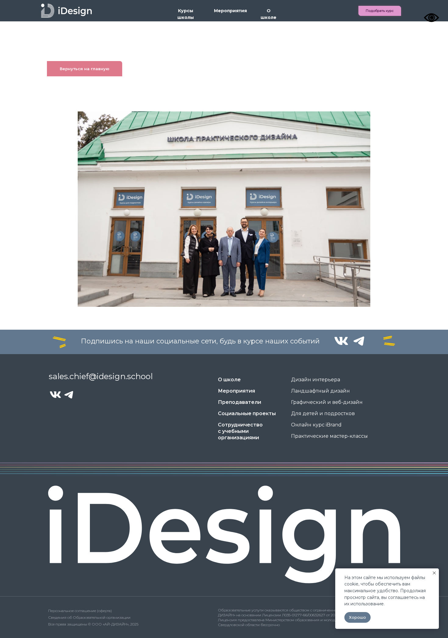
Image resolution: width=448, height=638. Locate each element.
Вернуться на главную (84, 68)
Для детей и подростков (323, 413)
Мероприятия (230, 10)
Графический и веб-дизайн (327, 402)
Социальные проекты (247, 413)
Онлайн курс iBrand (316, 425)
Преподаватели (239, 402)
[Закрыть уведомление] (434, 573)
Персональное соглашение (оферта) (80, 610)
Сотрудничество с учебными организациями (240, 431)
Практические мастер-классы (329, 436)
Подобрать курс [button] (380, 11)
